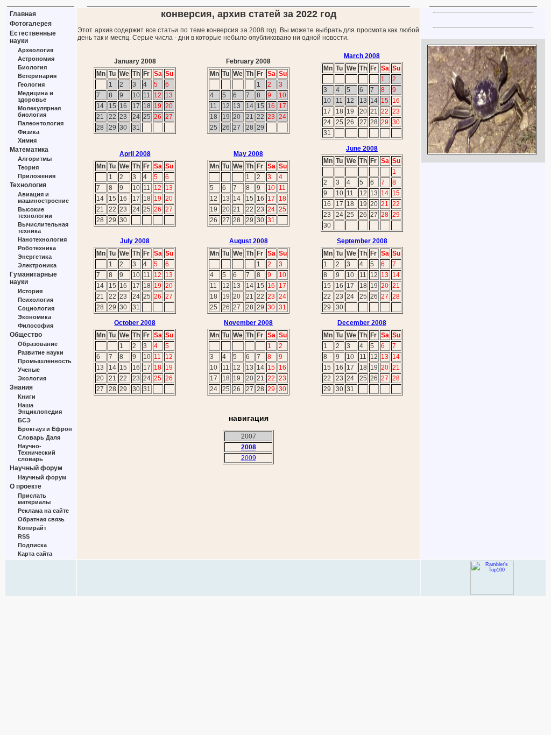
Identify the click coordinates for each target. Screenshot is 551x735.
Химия (27, 140)
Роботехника (37, 248)
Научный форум (36, 468)
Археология (35, 50)
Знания (21, 387)
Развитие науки (40, 352)
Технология (28, 185)
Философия (35, 325)
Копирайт (32, 528)
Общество (26, 334)
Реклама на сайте (43, 510)
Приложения (36, 176)
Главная (23, 14)
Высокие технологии (35, 212)
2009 (248, 458)
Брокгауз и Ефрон (45, 429)
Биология (32, 67)
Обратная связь (41, 519)
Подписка (32, 545)
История (30, 291)
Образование (38, 344)
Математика (29, 149)
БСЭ (24, 420)
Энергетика (35, 256)
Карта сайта (35, 553)
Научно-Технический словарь (36, 452)
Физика (28, 132)
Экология (32, 378)
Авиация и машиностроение (43, 197)
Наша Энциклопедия (40, 408)
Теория (28, 167)
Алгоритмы (35, 159)
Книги (27, 396)
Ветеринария (37, 76)
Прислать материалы (34, 498)
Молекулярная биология (39, 111)
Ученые (29, 369)
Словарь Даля (39, 437)
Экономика (34, 317)
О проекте (25, 486)
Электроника (37, 265)
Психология (35, 299)
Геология (31, 84)
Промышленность (45, 361)
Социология (36, 308)
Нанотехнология (42, 239)
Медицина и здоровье (35, 96)
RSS (24, 536)
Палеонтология (40, 123)
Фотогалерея (31, 23)
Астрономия (36, 58)
